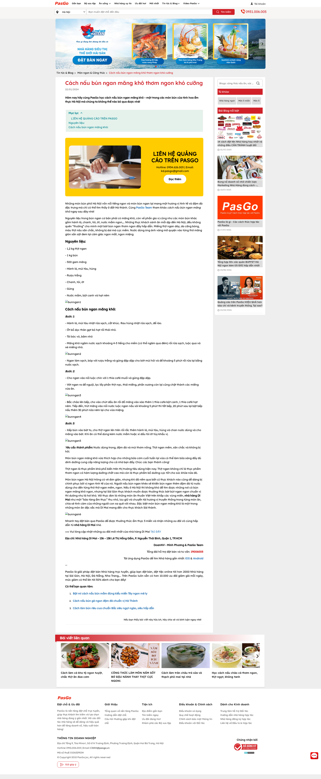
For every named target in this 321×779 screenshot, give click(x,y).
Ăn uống (104, 3)
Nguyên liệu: (77, 122)
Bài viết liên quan (74, 638)
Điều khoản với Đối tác (192, 723)
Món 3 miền (244, 100)
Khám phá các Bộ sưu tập (156, 723)
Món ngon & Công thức (91, 72)
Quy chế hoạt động (189, 715)
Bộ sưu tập (90, 3)
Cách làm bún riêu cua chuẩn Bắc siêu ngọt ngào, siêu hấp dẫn (113, 608)
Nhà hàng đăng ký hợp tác (235, 719)
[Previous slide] (59, 44)
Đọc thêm (175, 179)
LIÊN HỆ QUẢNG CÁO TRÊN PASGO (94, 118)
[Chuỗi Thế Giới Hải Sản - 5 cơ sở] (160, 44)
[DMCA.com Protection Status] (243, 752)
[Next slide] (262, 44)
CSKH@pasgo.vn (100, 747)
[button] (63, 657)
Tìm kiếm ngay (150, 715)
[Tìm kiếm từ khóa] (258, 84)
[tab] (156, 66)
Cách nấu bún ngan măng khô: (88, 127)
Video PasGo (190, 3)
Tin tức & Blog (170, 3)
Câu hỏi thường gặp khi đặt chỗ (120, 721)
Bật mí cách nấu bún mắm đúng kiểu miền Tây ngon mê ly (110, 593)
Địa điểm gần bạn (152, 711)
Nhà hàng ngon (227, 100)
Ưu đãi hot (140, 3)
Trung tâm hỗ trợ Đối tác (234, 711)
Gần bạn (76, 3)
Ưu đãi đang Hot (151, 719)
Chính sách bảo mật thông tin (195, 719)
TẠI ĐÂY (155, 531)
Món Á (256, 100)
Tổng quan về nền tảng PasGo (122, 711)
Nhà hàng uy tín (123, 3)
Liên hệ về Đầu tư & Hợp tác (236, 723)
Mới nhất (154, 3)
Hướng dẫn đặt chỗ (115, 715)
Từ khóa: (224, 91)
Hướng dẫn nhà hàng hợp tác (236, 715)
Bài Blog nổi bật (229, 110)
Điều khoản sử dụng (190, 711)
